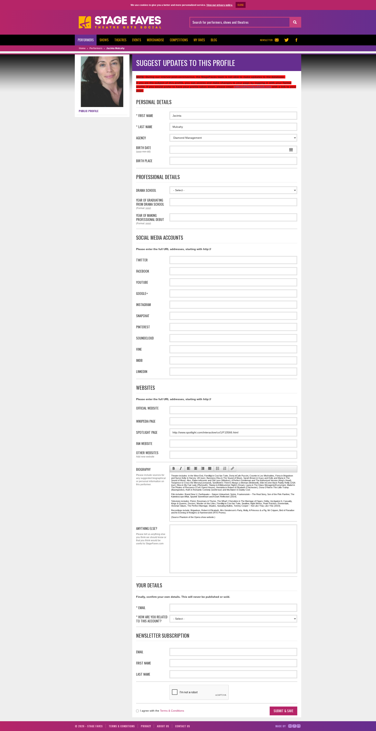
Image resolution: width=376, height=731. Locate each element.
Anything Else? (151, 535)
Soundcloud (145, 338)
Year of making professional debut (150, 219)
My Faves (199, 40)
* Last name (144, 126)
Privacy (146, 726)
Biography (151, 476)
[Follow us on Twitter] (286, 40)
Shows (103, 40)
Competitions (179, 40)
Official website (147, 408)
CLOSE (241, 4)
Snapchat (142, 315)
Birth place (144, 160)
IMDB (139, 360)
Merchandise (155, 40)
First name (143, 663)
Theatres (120, 40)
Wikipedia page (145, 421)
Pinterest (143, 326)
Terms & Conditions (172, 710)
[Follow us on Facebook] (296, 40)
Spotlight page (146, 432)
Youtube (142, 282)
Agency (141, 137)
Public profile (89, 111)
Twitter (142, 259)
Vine (139, 349)
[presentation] (173, 469)
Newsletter (266, 40)
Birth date (143, 149)
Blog (214, 40)
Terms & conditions (122, 726)
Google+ (142, 293)
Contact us (182, 726)
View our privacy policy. (219, 5)
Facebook (142, 271)
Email (139, 651)
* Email (141, 607)
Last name (143, 674)
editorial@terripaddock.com (252, 86)
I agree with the (161, 710)
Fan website (144, 443)
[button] (173, 469)
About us (163, 726)
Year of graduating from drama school (150, 204)
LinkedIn (141, 371)
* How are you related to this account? (151, 619)
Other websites (147, 454)
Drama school (146, 190)
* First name (144, 115)
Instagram (143, 304)
